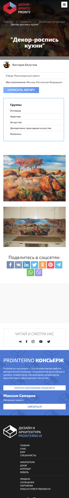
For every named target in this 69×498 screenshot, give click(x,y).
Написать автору (21, 90)
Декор (23, 465)
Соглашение (27, 482)
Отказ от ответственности (35, 489)
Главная (8, 21)
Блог (22, 452)
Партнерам (26, 485)
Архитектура (27, 462)
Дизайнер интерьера (52, 21)
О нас (23, 448)
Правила (25, 479)
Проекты (26, 21)
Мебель (24, 472)
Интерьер (25, 468)
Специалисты (28, 455)
